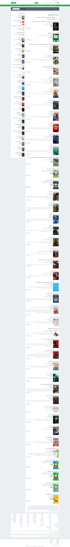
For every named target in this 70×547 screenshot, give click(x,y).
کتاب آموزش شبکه (50, 454)
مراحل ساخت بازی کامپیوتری (36, 299)
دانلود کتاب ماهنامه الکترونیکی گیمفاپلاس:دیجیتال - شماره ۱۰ (49, 384)
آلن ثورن (51, 45)
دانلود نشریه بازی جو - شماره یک (54, 77)
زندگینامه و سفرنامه (56, 523)
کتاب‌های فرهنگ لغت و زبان (18, 67)
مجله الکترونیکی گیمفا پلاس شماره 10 (41, 388)
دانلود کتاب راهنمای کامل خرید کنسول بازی (52, 350)
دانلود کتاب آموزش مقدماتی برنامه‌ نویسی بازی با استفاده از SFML (49, 259)
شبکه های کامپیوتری (37, 455)
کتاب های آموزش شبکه (30, 453)
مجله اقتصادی (20, 520)
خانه (57, 5)
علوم (52, 5)
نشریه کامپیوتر (38, 321)
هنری (28, 525)
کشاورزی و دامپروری (49, 527)
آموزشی (15, 522)
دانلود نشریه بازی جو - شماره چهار (54, 225)
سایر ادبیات (57, 527)
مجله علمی (21, 523)
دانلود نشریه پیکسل (37, 116)
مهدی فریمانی (50, 283)
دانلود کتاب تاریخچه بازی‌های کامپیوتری (53, 55)
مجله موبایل (30, 275)
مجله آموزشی (34, 321)
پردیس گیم (31, 401)
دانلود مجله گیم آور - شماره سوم (54, 146)
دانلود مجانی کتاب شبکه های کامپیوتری (45, 455)
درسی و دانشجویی (49, 526)
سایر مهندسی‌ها (34, 523)
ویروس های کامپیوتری (45, 508)
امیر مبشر (20, 142)
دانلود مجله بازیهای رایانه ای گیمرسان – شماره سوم (51, 339)
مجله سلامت (21, 524)
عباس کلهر (20, 49)
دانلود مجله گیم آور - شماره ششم (54, 214)
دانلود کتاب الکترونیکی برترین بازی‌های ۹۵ (52, 437)
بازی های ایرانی (42, 93)
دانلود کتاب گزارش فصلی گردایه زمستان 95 (52, 180)
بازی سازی (39, 35)
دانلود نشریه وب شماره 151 (55, 248)
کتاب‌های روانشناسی (19, 61)
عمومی (43, 5)
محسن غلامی (19, 33)
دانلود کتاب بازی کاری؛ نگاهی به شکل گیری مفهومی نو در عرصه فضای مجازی (47, 282)
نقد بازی (37, 378)
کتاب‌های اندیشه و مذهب (19, 50)
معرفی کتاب (36, 253)
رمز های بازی (48, 70)
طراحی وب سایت (41, 523)
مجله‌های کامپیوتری (53, 19)
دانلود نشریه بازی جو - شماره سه (54, 100)
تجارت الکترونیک (41, 520)
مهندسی (46, 5)
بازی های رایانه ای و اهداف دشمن (43, 311)
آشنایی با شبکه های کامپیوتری (44, 509)
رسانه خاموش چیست (30, 310)
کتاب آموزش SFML (40, 264)
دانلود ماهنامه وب (43, 321)
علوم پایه (50, 528)
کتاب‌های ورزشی (20, 143)
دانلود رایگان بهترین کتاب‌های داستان (17, 39)
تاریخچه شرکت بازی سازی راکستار (39, 343)
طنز (58, 520)
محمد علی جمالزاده (19, 44)
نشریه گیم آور (48, 127)
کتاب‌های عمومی (20, 22)
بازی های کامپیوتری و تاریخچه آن (33, 59)
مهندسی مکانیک (34, 520)
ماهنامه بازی (38, 401)
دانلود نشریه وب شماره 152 (55, 271)
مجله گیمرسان (50, 340)
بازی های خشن (30, 343)
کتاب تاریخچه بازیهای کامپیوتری (46, 59)
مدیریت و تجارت (14, 520)
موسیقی (28, 523)
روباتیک (35, 522)
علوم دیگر (50, 529)
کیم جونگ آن (19, 137)
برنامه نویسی (49, 35)
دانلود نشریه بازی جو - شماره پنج (54, 237)
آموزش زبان (57, 526)
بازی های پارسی (48, 377)
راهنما (14, 0)
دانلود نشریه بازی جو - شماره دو (54, 88)
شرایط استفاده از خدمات (56, 544)
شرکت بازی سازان (39, 17)
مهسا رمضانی (19, 16)
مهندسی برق (34, 519)
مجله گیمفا (50, 385)
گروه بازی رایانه (53, 17)
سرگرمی (50, 401)
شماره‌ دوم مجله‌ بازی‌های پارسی (30, 377)
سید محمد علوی (19, 21)
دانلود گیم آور (30, 127)
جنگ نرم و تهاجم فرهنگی (36, 310)
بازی (46, 70)
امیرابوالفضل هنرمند (19, 153)
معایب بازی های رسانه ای (43, 310)
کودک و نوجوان (27, 522)
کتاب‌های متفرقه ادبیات (19, 132)
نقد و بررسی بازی (48, 343)
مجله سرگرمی (20, 519)
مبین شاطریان (50, 329)
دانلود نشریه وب (48, 253)
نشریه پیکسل (48, 116)
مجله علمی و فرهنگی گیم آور (42, 127)
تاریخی (50, 519)
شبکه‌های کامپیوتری (39, 508)
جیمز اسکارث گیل (19, 81)
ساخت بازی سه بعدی (42, 298)
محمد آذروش (19, 120)
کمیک (58, 521)
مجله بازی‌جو (45, 231)
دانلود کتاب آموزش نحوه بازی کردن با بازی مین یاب (51, 406)
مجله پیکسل (50, 113)
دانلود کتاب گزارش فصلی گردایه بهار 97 (53, 471)
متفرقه (28, 526)
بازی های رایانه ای (33, 93)
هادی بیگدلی (19, 86)
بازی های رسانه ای (48, 310)
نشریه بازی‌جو (49, 94)
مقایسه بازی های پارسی (49, 378)
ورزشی (28, 524)
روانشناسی (50, 521)
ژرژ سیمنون (19, 92)
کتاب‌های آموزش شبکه (47, 451)
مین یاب (48, 410)
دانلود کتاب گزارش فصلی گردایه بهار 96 (53, 168)
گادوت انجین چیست (47, 298)
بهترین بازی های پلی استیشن (46, 441)
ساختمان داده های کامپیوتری (51, 509)
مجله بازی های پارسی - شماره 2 (54, 372)
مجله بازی (45, 230)
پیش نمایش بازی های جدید (32, 378)
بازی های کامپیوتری (39, 59)
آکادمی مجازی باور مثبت (18, 60)
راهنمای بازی (48, 429)
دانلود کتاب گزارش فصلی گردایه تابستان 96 (52, 460)
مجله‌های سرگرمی (45, 91)
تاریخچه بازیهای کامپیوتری (43, 60)
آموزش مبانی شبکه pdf (42, 453)
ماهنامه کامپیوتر (40, 128)
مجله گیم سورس (47, 401)
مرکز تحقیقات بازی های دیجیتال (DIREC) (47, 170)
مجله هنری (21, 525)
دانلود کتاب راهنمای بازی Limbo (54, 426)
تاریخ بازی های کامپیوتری (49, 60)
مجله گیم (40, 377)
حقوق (50, 525)
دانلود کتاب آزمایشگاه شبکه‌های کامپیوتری (52, 448)
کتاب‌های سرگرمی (48, 68)
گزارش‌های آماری (48, 171)
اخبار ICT (40, 253)
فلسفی (50, 524)
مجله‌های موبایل (43, 251)
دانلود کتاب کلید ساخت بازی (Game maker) (52, 494)
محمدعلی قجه (19, 38)
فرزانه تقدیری (19, 97)
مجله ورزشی (21, 521)
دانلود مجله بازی (38, 400)
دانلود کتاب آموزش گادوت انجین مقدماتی (52, 293)
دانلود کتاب (28, 84)
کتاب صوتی (36, 5)
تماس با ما (12, 0)
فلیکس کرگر (50, 158)
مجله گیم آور (50, 124)
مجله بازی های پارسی (48, 17)
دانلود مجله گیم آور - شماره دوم (54, 134)
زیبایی (28, 519)
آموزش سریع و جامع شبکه (39, 454)
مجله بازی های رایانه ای (43, 400)
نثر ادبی (58, 522)
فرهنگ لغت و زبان (56, 525)
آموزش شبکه (33, 454)
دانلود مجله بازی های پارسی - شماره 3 (53, 414)
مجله (40, 5)
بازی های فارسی (44, 377)
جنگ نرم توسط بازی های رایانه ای (35, 311)
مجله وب (46, 321)
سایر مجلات (21, 526)
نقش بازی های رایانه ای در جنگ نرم (46, 309)
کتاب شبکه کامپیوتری (45, 454)
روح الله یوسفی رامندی (18, 66)
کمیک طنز (33, 343)
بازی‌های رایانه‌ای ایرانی (36, 377)
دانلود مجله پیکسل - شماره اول (54, 111)
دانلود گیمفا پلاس (48, 388)
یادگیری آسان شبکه (47, 453)
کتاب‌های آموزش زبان (19, 127)
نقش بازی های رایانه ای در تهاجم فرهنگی (36, 309)
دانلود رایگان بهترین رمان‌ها (19, 82)
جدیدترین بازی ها (44, 378)
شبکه (42, 522)
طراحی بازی (29, 93)
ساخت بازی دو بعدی (37, 298)
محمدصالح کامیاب (49, 295)
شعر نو (58, 519)
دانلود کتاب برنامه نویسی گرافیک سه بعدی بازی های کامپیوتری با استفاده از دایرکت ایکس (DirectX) (44, 44)
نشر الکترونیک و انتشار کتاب (55, 0)
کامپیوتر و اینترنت (41, 525)
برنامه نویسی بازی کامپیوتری (44, 35)
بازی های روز (30, 388)
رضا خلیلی (50, 495)
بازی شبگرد (41, 420)
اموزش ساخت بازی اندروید (31, 298)
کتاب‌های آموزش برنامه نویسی (46, 262)
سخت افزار (42, 521)
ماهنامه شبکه (50, 438)
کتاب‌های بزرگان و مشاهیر (19, 28)
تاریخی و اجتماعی (14, 519)
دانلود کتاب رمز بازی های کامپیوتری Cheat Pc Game (51, 66)
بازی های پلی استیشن (28, 441)
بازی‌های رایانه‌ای (44, 171)
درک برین (51, 34)
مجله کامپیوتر (33, 253)
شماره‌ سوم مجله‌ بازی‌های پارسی (38, 419)
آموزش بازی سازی (30, 264)
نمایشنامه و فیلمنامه (56, 524)
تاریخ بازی (27, 59)
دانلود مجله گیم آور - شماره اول (54, 123)
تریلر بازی (30, 400)
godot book (31, 299)
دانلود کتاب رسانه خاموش (55, 305)
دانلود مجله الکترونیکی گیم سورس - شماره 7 (52, 395)
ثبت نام (17, 0)
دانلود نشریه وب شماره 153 (55, 317)
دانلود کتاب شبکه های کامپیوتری (54, 361)
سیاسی (50, 523)
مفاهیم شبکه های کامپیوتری (51, 508)
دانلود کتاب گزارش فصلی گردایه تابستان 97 (52, 482)
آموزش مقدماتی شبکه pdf (36, 453)
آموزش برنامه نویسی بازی (35, 264)
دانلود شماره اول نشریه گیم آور (35, 127)
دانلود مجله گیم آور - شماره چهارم (54, 191)
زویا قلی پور (19, 108)
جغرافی (50, 520)
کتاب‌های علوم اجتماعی (33, 307)
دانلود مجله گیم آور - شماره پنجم (54, 203)
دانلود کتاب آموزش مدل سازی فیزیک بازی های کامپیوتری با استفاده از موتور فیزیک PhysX (45, 21)
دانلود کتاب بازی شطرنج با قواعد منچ (53, 328)
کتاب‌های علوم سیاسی (47, 307)
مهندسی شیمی (34, 521)
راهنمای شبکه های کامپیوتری (36, 509)
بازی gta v (44, 343)
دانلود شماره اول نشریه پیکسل (42, 116)
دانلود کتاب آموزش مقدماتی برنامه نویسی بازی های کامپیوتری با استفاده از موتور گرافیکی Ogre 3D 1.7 (43, 157)
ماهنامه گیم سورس (35, 401)
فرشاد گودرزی (50, 306)
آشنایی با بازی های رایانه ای (35, 441)
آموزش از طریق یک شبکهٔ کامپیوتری (32, 508)
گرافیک (42, 524)
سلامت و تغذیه (27, 521)
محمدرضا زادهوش (19, 113)
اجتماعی (50, 522)
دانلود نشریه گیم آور (44, 140)
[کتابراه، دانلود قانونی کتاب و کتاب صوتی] (51, 26)
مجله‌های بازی (48, 19)
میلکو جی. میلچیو (50, 261)
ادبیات (55, 5)
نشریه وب (50, 250)
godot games (28, 299)
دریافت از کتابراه (28, 28)
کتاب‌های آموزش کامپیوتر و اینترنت (18, 34)
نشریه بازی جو (43, 17)
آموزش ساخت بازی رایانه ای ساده (44, 299)
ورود (19, 0)
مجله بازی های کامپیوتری (47, 93)
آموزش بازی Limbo (44, 429)
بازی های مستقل (34, 388)
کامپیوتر (50, 5)
